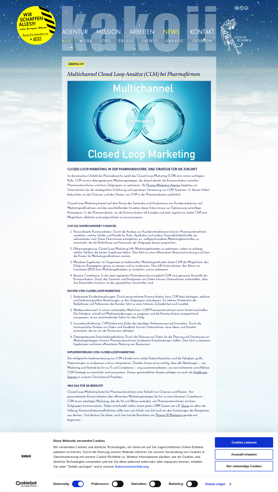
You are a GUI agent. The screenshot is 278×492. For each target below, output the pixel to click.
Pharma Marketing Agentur (163, 185)
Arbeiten (141, 32)
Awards (174, 41)
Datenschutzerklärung (132, 466)
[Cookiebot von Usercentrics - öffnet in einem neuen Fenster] (26, 484)
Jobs (105, 41)
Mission (108, 32)
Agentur (75, 32)
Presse (126, 41)
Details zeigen (215, 484)
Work (85, 41)
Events (150, 41)
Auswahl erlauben (244, 454)
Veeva (185, 406)
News (171, 32)
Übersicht (76, 64)
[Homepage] (236, 36)
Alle (67, 41)
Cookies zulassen (244, 442)
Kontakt (202, 32)
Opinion (203, 41)
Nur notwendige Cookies (244, 466)
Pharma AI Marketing (169, 415)
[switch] (118, 484)
